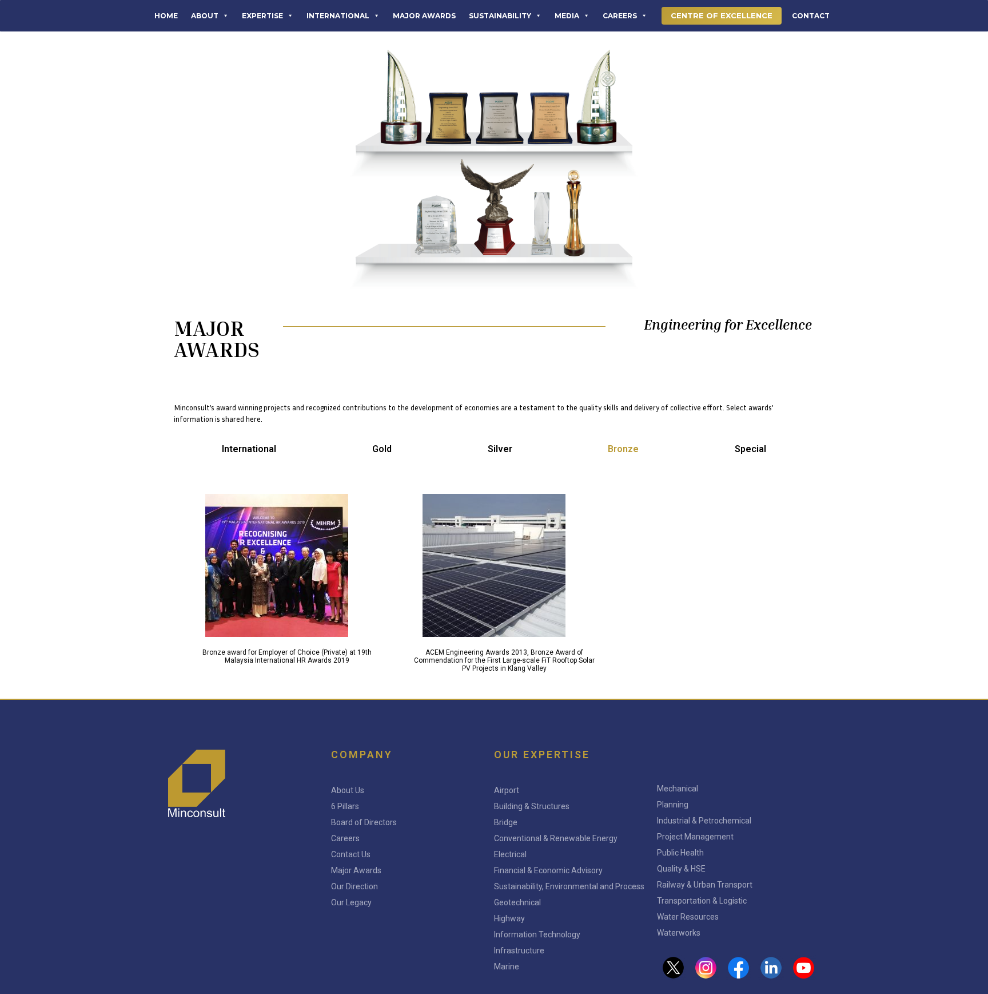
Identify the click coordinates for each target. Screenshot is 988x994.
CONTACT (811, 15)
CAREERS (620, 15)
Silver (500, 448)
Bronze (623, 448)
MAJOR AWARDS (424, 15)
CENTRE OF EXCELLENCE (721, 15)
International (249, 448)
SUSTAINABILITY (500, 15)
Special (750, 448)
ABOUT (204, 15)
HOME (166, 15)
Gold (382, 448)
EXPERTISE (262, 15)
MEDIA (567, 15)
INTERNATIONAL (337, 15)
